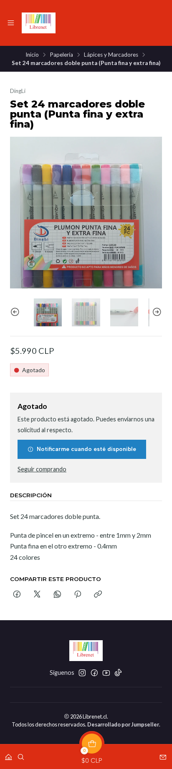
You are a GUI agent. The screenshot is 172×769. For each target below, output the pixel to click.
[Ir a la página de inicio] (39, 23)
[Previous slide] (16, 312)
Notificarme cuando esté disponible (86, 449)
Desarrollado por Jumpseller (123, 724)
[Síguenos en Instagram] (82, 673)
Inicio (32, 55)
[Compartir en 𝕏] (37, 594)
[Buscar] (21, 754)
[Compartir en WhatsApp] (57, 594)
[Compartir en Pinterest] (78, 594)
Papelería (61, 55)
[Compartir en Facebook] (17, 594)
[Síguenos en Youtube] (106, 673)
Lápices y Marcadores (111, 55)
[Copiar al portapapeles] (98, 594)
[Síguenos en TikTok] (118, 673)
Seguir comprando (42, 469)
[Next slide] (155, 312)
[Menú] (11, 23)
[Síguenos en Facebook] (94, 673)
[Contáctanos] (163, 754)
